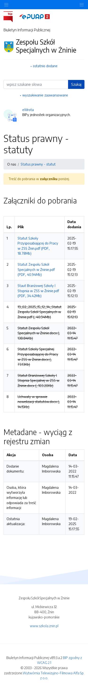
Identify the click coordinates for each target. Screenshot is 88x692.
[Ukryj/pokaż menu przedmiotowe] (6, 4)
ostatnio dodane (45, 66)
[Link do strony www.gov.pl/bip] (11, 16)
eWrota (28, 110)
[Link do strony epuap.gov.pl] (34, 16)
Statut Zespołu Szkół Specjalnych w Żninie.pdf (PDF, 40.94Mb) (36, 269)
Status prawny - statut (38, 164)
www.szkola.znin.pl (44, 626)
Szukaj (76, 84)
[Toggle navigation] (81, 4)
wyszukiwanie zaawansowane (45, 95)
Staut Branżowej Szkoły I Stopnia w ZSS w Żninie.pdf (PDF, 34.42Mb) (38, 290)
